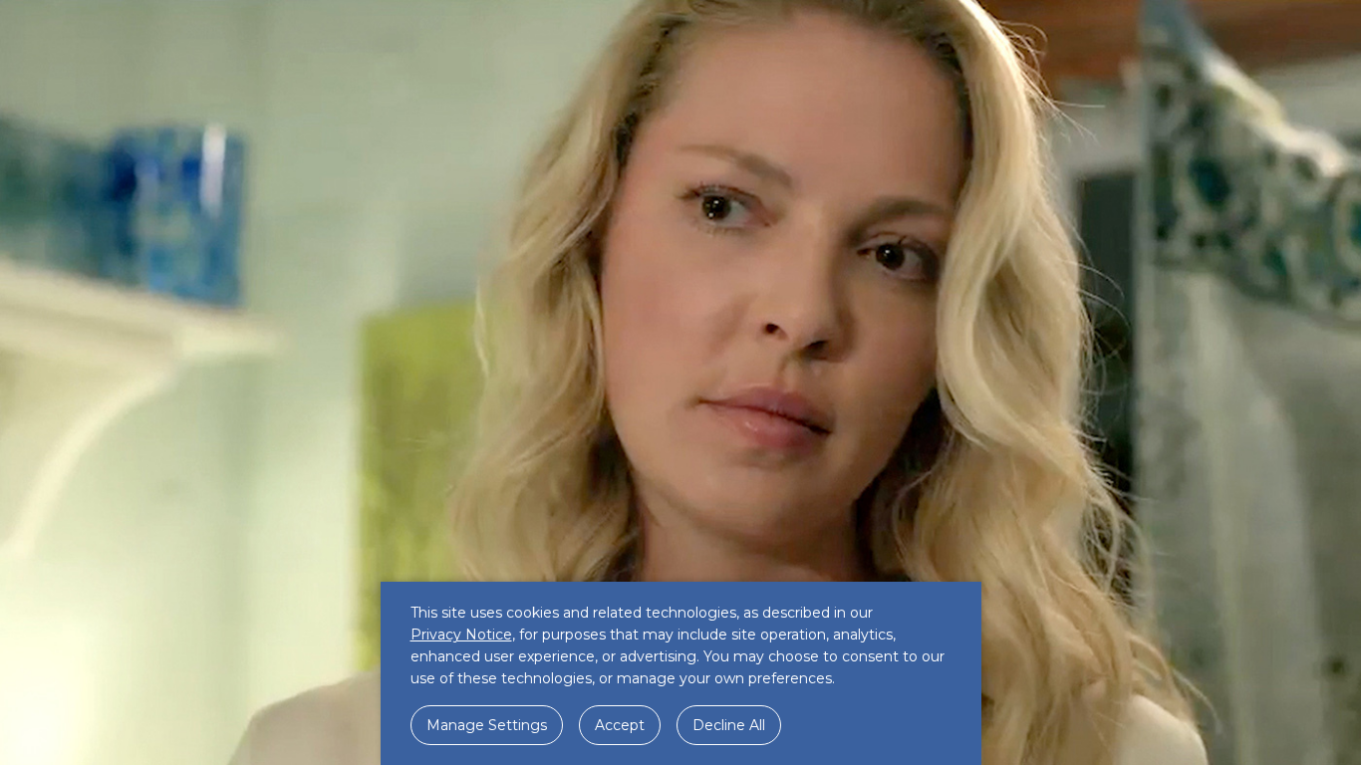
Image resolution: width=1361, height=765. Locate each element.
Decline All (728, 725)
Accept (620, 725)
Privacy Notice (461, 634)
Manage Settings (486, 725)
